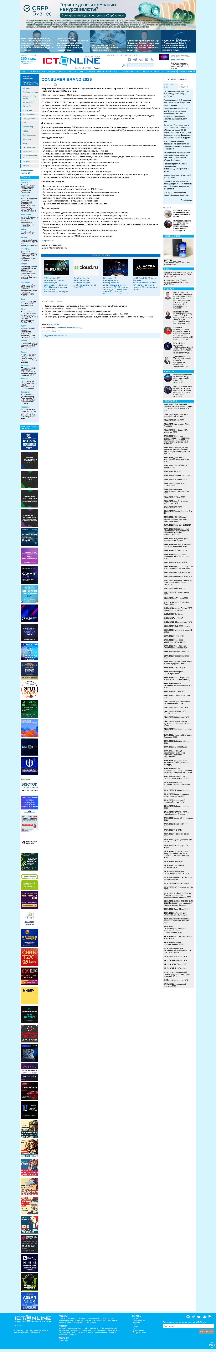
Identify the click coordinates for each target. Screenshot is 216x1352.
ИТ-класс (167, 208)
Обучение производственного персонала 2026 (177, 784)
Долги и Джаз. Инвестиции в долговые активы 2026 (177, 460)
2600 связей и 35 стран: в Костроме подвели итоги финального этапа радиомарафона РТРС (28, 414)
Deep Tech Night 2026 (182, 525)
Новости (25, 71)
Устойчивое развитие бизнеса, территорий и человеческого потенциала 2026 (177, 895)
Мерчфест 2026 (180, 479)
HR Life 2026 (178, 420)
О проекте (19, 1326)
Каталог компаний (187, 71)
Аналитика (35, 71)
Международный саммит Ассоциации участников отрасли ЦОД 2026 (177, 974)
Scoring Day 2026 (180, 707)
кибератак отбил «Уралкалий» (28, 62)
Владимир (25, 282)
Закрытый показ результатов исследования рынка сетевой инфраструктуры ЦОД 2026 (178, 407)
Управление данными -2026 (178, 730)
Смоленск (25, 392)
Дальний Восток (138, 1331)
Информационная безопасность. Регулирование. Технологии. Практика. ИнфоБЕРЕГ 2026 (176, 532)
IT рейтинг (111, 71)
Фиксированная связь (29, 97)
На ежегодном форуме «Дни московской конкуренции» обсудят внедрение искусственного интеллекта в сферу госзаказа (99, 317)
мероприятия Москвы (66, 328)
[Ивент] (29, 441)
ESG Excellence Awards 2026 (178, 888)
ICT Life (88, 1320)
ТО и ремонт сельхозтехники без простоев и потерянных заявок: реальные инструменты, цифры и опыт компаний (177, 440)
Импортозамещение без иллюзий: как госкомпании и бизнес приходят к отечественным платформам (182, 226)
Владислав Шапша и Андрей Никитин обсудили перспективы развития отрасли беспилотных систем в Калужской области (29, 272)
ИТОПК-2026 (178, 691)
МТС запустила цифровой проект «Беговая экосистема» (176, 194)
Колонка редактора (180, 56)
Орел (23, 309)
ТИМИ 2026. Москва (181, 626)
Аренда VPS (63, 1340)
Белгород (25, 249)
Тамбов (24, 379)
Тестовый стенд (125, 71)
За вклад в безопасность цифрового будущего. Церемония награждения (174, 754)
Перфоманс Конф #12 (182, 576)
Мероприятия (59, 71)
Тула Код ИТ (178, 618)
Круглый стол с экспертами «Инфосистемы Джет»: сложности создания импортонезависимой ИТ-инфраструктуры (176, 45)
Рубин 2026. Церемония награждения (174, 641)
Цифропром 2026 (180, 980)
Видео (146, 71)
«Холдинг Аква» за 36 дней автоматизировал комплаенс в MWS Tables (176, 282)
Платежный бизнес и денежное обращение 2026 (177, 546)
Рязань (24, 237)
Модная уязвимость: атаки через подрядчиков (177, 176)
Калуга (24, 264)
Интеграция (28, 102)
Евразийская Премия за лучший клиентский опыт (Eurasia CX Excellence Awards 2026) (177, 855)
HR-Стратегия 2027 (181, 572)
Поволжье (136, 1322)
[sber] (108, 15)
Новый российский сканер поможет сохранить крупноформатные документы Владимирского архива (29, 290)
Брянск (24, 352)
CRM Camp (178, 614)
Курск (23, 326)
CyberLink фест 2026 (182, 475)
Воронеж (25, 196)
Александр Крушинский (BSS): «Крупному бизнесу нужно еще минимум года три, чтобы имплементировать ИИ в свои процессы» (143, 45)
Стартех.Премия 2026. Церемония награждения (178, 609)
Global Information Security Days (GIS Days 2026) (176, 777)
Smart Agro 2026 (180, 956)
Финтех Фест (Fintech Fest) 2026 (177, 425)
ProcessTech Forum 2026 (176, 657)
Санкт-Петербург (139, 1320)
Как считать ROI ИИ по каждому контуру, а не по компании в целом (105, 47)
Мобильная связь (30, 92)
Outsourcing (28, 127)
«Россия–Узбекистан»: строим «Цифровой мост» (178, 663)
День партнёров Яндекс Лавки (175, 466)
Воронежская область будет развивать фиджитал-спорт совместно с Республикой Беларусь (86, 306)
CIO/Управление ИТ (30, 156)
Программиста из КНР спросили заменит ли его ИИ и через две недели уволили (177, 102)
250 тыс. (28, 58)
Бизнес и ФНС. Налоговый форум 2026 (175, 801)
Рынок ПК (27, 106)
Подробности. (48, 240)
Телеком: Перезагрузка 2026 (178, 819)
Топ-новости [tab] (183, 85)
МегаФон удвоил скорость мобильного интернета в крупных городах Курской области (28, 332)
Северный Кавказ (139, 1333)
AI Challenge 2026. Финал (176, 847)
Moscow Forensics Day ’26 (178, 512)
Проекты (72, 71)
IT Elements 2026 (180, 562)
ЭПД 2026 (177, 830)
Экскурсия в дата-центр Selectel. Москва (176, 415)
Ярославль (26, 214)
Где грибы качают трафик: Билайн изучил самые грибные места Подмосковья (28, 188)
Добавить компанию (178, 79)
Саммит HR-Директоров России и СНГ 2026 (177, 872)
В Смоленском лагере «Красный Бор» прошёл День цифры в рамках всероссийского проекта (29, 399)
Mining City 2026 (180, 960)
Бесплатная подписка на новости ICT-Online (184, 1322)
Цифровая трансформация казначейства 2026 (176, 491)
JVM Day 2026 (179, 497)
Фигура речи (112, 1320)
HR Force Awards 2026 (182, 622)
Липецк (24, 341)
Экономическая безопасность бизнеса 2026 (175, 647)
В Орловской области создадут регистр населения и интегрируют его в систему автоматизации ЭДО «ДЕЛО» (29, 317)
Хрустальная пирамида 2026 (174, 866)
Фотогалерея (157, 71)
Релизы (138, 71)
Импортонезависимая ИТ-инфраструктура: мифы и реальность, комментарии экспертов (182, 379)
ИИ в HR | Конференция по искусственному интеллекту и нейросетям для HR (178, 771)
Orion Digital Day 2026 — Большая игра (178, 878)
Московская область (26, 182)
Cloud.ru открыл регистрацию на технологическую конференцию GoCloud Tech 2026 (84, 282)
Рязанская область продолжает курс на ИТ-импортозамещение (29, 242)
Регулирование (29, 135)
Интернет (27, 88)
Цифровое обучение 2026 (177, 742)
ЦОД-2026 (177, 507)
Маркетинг (27, 110)
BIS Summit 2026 (180, 747)
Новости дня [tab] (168, 85)
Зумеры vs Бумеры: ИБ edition (178, 631)
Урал (134, 1324)
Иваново (25, 365)
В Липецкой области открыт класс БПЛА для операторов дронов (29, 346)
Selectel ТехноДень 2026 (176, 835)
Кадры (26, 131)
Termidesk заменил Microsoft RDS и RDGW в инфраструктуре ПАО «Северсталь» (178, 274)
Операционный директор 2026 (175, 985)
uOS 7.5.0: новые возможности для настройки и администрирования (176, 519)
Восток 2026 (178, 636)
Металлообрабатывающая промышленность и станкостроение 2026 (175, 931)
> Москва (95, 68)
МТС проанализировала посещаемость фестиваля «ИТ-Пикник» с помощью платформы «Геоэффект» (177, 145)
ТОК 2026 (177, 471)
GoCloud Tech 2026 (181, 883)
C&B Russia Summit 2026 (177, 593)
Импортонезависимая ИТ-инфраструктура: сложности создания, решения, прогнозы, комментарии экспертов (182, 391)
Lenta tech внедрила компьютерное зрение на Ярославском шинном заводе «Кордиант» (29, 221)
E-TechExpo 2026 (180, 968)
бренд (79, 328)
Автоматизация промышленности (30, 83)
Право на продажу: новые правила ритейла (176, 795)
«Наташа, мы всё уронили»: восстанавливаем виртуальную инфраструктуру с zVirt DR (177, 451)
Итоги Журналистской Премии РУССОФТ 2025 (65, 309)
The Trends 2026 (180, 964)
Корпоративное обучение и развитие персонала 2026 (177, 557)
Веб (84, 1330)
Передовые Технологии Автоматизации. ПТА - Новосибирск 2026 (178, 950)
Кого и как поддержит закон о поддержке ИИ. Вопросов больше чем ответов (180, 65)
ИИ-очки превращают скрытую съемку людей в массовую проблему (176, 93)
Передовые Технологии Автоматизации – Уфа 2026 (178, 685)
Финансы (27, 139)
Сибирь (135, 1326)
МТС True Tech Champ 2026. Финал (178, 938)
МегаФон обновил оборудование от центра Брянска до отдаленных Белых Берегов (29, 358)
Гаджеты (26, 161)
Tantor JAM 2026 (180, 588)
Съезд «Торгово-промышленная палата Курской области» (177, 723)
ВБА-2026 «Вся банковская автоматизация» (176, 914)
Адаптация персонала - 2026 (178, 841)
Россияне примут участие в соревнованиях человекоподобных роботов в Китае (176, 167)
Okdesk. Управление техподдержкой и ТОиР (177, 702)
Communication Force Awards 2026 (177, 603)
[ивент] (29, 1301)
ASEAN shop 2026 (180, 598)
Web (25, 143)
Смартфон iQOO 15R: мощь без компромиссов (177, 262)
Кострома (25, 407)
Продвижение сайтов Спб (55, 335)
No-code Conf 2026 (181, 652)
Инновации (27, 151)
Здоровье (27, 166)
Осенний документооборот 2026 (173, 943)
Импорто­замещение (28, 77)
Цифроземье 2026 (181, 717)
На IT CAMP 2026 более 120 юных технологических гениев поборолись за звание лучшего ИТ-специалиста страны (145, 284)
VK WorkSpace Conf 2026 (177, 696)
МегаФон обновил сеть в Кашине (28, 233)
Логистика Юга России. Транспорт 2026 (178, 736)
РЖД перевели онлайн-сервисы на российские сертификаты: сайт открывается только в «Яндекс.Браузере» (177, 156)
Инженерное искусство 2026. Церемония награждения (178, 568)
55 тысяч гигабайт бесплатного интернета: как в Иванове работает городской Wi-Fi (29, 371)
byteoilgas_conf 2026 (182, 790)
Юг (134, 1329)
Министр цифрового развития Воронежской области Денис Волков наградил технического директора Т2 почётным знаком (29, 205)
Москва (135, 1318)
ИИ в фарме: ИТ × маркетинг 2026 (176, 431)
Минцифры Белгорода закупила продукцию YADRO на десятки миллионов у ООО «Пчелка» (29, 255)
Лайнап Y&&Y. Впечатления (174, 484)
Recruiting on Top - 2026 (176, 825)
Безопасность (29, 147)
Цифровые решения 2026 (177, 807)
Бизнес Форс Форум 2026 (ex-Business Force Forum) (177, 679)
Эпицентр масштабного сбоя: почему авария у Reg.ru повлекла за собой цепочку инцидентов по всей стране (178, 185)
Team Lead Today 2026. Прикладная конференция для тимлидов (178, 582)
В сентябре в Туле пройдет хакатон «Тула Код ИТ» (28, 303)
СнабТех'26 (178, 862)
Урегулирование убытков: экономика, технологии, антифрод (177, 763)
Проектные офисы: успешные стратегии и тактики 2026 (177, 921)
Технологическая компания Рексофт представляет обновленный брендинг (78, 311)
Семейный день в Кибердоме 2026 (176, 502)
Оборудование (29, 118)
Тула (23, 299)
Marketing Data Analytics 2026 (175, 712)
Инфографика (171, 71)
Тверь (23, 229)
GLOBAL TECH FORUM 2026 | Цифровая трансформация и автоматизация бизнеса (178, 903)
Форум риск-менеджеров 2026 (174, 673)
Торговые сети (29, 114)
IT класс (81, 71)
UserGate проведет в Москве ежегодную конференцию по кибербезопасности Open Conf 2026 (86, 314)
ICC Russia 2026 (180, 551)
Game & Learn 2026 (181, 909)
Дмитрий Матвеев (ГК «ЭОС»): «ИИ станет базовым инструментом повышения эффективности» (182, 362)
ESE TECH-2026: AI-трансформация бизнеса (177, 813)
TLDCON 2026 (179, 668)
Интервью (46, 71)
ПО (24, 123)
